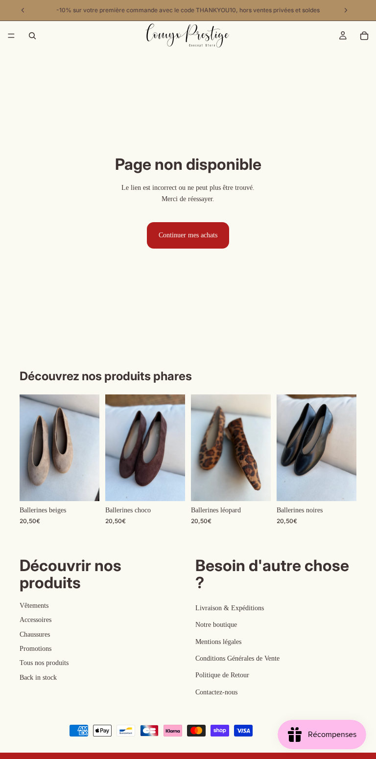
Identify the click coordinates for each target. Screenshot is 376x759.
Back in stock (38, 677)
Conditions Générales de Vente (237, 658)
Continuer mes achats (188, 235)
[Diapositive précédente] (30, 448)
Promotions (35, 648)
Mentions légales (218, 641)
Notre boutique (216, 624)
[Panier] (364, 35)
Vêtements (34, 605)
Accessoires (35, 619)
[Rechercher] (32, 35)
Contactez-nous (216, 692)
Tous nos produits (44, 663)
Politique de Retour (222, 675)
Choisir (92, 485)
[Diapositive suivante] (88, 448)
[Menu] (11, 35)
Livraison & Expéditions (229, 608)
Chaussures (35, 634)
